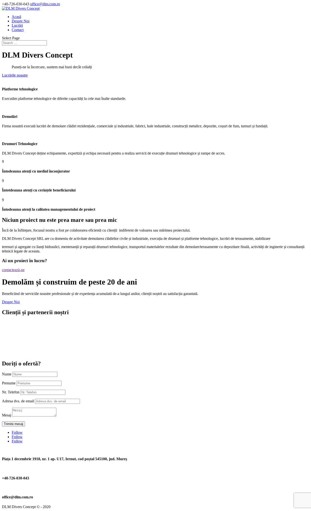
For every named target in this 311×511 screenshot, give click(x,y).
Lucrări (17, 25)
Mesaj (6, 415)
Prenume (9, 383)
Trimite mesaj (13, 424)
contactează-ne (13, 270)
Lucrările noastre (15, 75)
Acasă (16, 17)
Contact (18, 30)
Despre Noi (20, 21)
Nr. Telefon (10, 392)
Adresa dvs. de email (18, 401)
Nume (6, 374)
